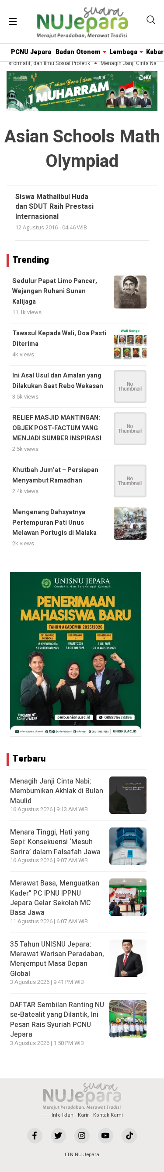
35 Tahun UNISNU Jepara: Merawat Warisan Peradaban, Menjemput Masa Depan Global (57, 959)
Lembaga (123, 52)
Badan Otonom (78, 52)
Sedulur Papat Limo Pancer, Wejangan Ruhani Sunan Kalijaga (54, 291)
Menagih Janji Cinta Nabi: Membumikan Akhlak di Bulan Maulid (56, 791)
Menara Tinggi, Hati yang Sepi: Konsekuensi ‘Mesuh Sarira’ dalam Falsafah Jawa (55, 842)
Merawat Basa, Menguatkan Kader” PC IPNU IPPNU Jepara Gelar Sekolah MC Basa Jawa (54, 898)
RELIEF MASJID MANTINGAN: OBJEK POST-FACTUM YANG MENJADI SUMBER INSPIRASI (56, 428)
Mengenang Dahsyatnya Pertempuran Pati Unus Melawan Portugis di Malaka (54, 522)
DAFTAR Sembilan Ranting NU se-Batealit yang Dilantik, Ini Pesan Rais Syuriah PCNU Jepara (57, 1020)
